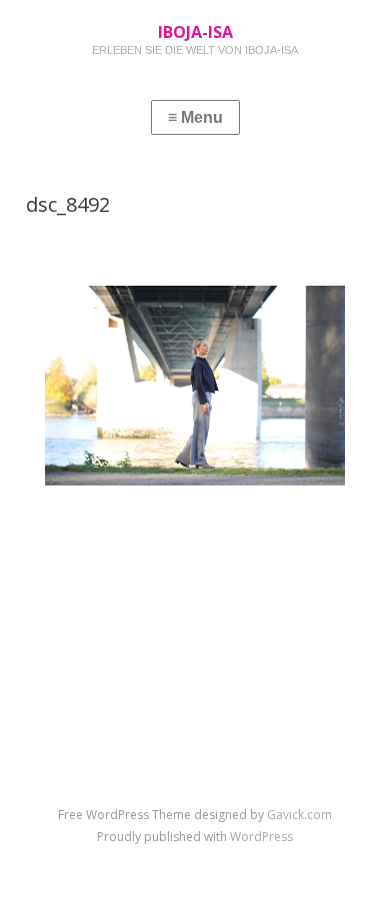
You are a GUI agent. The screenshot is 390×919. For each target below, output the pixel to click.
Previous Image (107, 529)
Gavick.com (299, 814)
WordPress (261, 836)
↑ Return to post (195, 560)
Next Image (295, 529)
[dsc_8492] (195, 479)
